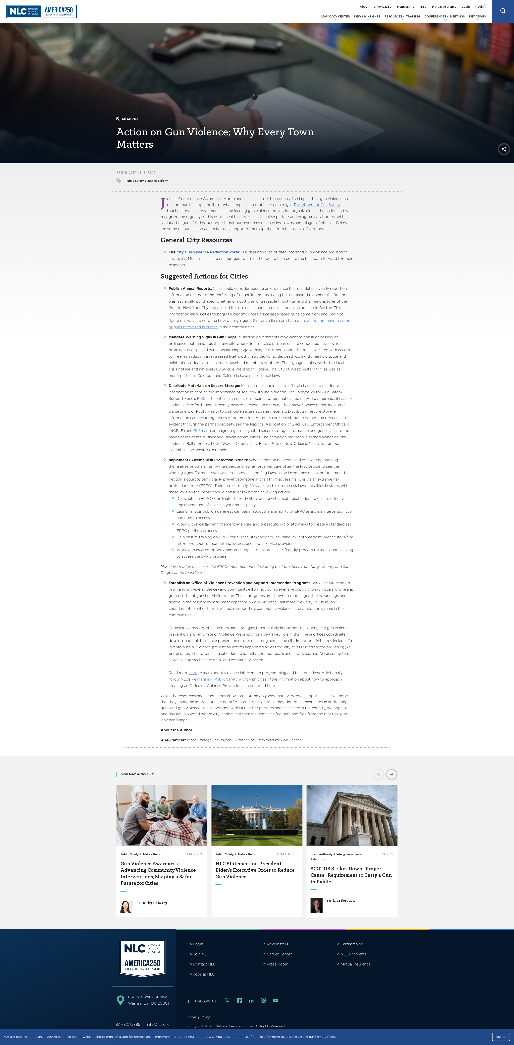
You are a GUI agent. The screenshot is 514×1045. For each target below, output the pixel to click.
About (364, 6)
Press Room (277, 964)
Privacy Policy (325, 1037)
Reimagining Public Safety (215, 679)
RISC (423, 6)
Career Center (279, 954)
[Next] (392, 774)
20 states (257, 486)
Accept (501, 1037)
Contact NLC (204, 964)
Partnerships (352, 944)
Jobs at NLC (204, 974)
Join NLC (201, 954)
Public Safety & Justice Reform (146, 180)
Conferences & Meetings (444, 16)
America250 (383, 6)
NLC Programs (353, 954)
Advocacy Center (335, 16)
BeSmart (204, 398)
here (193, 673)
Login (466, 6)
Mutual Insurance (444, 6)
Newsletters (277, 944)
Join (481, 6)
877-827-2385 (128, 1024)
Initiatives (477, 16)
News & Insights (367, 16)
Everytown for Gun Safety (317, 205)
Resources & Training (402, 16)
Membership (405, 6)
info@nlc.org (158, 1024)
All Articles (130, 119)
